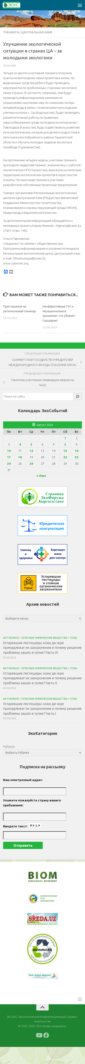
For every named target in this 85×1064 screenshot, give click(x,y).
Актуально (11, 637)
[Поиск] (77, 396)
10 (9, 450)
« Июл (41, 475)
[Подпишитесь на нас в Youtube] (39, 1041)
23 (76, 457)
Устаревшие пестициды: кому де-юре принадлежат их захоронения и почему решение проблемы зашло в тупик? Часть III (42, 647)
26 (31, 463)
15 (65, 450)
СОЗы (73, 637)
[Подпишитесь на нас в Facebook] (46, 1041)
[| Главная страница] (14, 5)
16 (76, 450)
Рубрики (9, 746)
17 (9, 457)
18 (20, 457)
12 (31, 450)
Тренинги (11, 32)
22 (65, 457)
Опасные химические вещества (44, 637)
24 (9, 463)
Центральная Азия (36, 32)
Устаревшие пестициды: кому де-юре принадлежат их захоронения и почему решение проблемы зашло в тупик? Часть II (42, 678)
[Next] (49, 901)
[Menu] (80, 5)
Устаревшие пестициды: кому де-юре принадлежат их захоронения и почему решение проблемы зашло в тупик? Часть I (42, 708)
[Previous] (35, 924)
